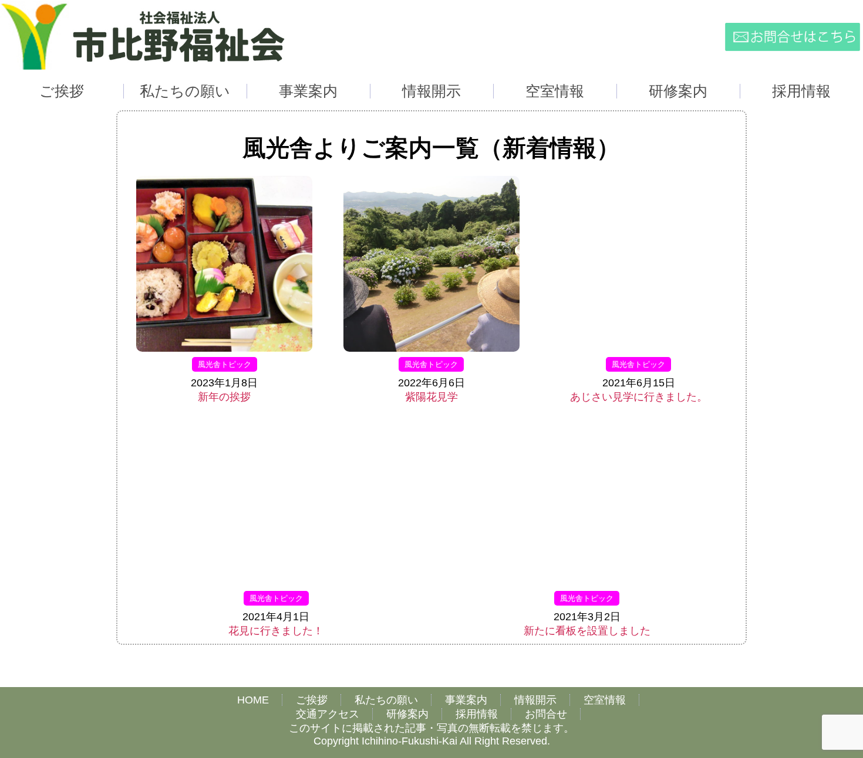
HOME (253, 700)
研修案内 (407, 714)
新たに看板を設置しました (587, 631)
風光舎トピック (224, 364)
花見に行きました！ (275, 631)
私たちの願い (386, 700)
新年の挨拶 (224, 397)
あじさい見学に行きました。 (638, 397)
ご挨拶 (312, 700)
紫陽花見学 (431, 397)
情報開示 (535, 700)
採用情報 (477, 714)
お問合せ (546, 714)
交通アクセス (327, 714)
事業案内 (466, 700)
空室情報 (605, 700)
